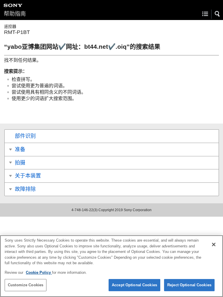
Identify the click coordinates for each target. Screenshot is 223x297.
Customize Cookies (25, 285)
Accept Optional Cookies (134, 285)
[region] (111, 266)
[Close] (213, 244)
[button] (217, 14)
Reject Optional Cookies (189, 285)
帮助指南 (15, 14)
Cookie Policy (39, 272)
